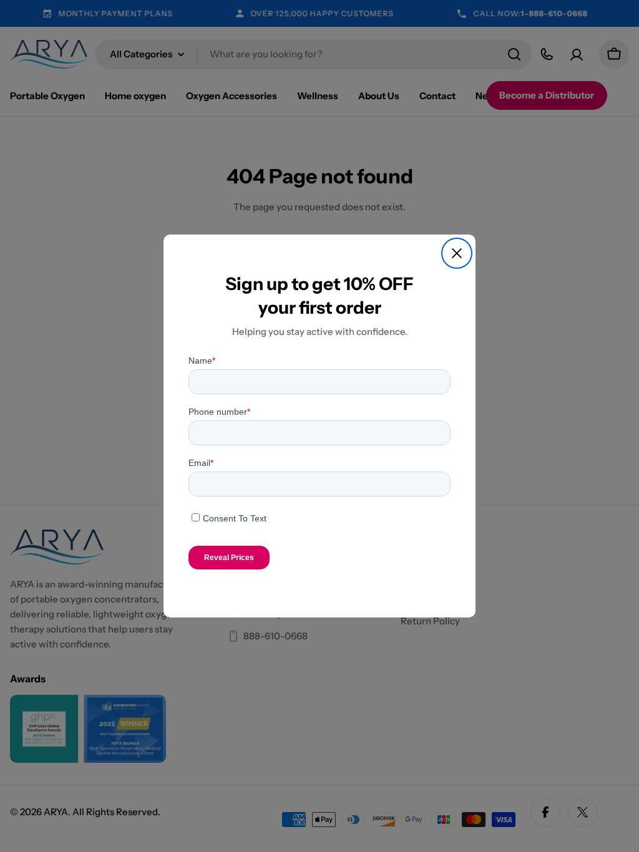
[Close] (456, 253)
